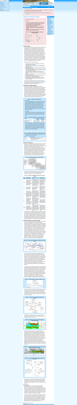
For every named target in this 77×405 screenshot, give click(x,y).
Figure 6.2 (32, 228)
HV (53, 7)
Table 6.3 (31, 173)
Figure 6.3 (40, 255)
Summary (1, 1)
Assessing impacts (50, 33)
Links (48, 5)
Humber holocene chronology (41, 69)
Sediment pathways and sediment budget (50, 31)
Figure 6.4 (31, 291)
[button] (27, 14)
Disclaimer (32, 404)
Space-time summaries (49, 29)
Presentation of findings (49, 24)
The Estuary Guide (29, 1)
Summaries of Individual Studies (4, 6)
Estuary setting (33, 64)
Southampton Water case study (39, 81)
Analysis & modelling (32, 5)
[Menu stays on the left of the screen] (3, 0)
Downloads (45, 5)
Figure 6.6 (41, 230)
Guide (27, 5)
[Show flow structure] (4, 0)
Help (50, 5)
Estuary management (49, 20)
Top (53, 404)
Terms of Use (38, 12)
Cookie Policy (43, 12)
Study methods (49, 23)
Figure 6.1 (43, 54)
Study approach (49, 22)
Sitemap (50, 404)
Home (24, 5)
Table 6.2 (29, 148)
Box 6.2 (41, 96)
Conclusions (50, 32)
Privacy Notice (49, 12)
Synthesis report (50, 25)
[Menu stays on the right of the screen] (5, 0)
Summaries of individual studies (50, 27)
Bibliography (49, 34)
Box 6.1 (29, 66)
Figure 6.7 (26, 344)
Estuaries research (39, 5)
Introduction (49, 18)
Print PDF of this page (27, 8)
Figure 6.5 (34, 317)
